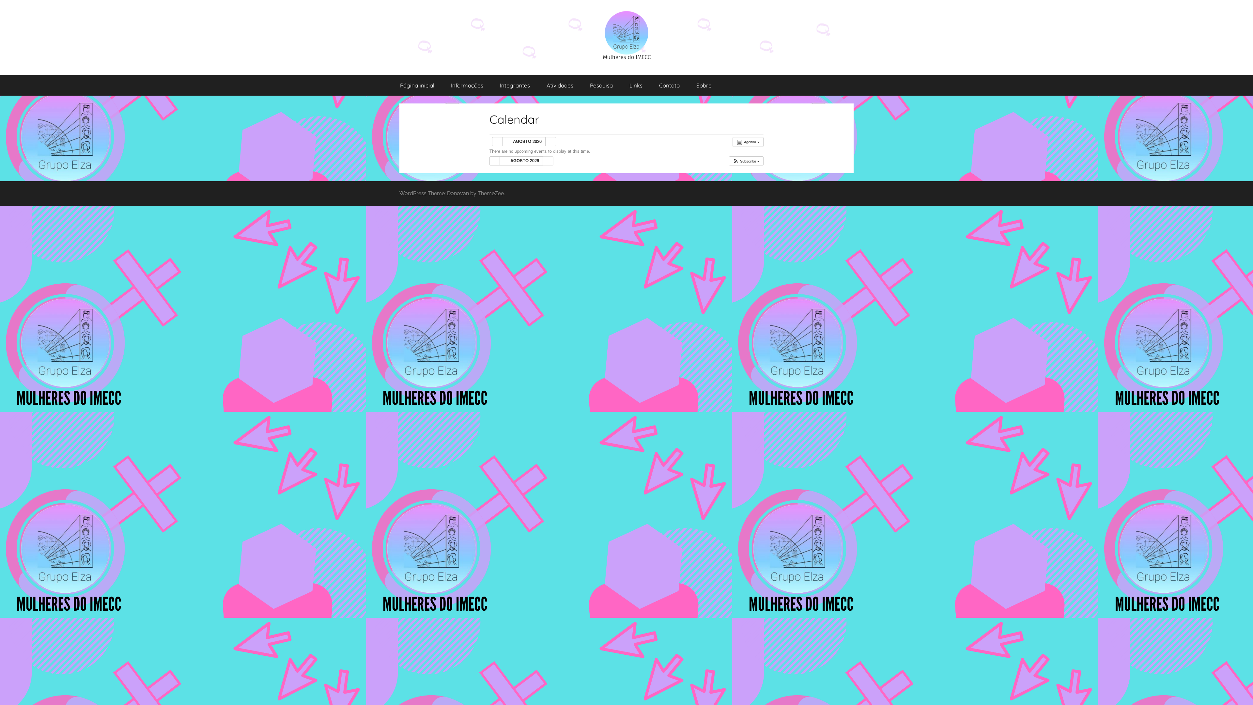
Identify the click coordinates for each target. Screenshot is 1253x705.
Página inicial (417, 85)
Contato (669, 85)
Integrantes (515, 85)
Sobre (704, 85)
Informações (467, 85)
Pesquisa (601, 85)
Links (635, 85)
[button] (746, 161)
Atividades (560, 85)
